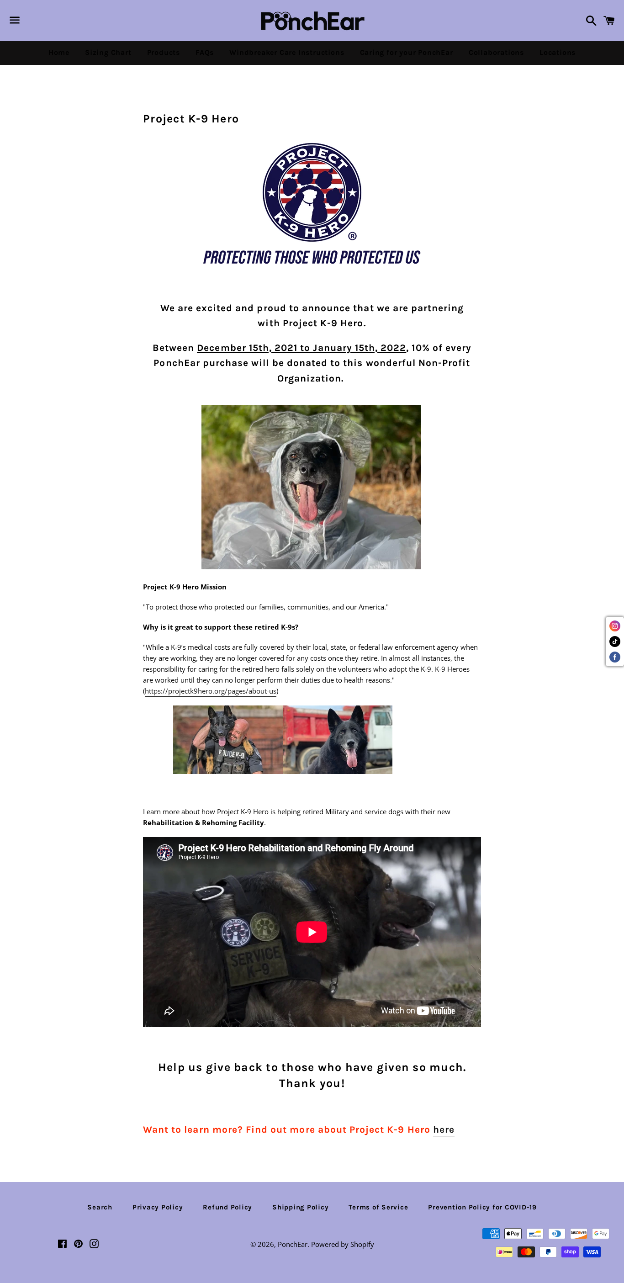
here (444, 1129)
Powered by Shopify (342, 1244)
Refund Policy (227, 1207)
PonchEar (292, 1244)
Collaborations (496, 52)
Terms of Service (378, 1207)
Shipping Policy (300, 1207)
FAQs (205, 52)
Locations (557, 52)
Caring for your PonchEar (406, 52)
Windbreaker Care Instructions (286, 52)
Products (163, 52)
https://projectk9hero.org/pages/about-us (210, 690)
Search (99, 1207)
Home (58, 52)
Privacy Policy (157, 1207)
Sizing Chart (108, 52)
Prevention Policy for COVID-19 (482, 1207)
